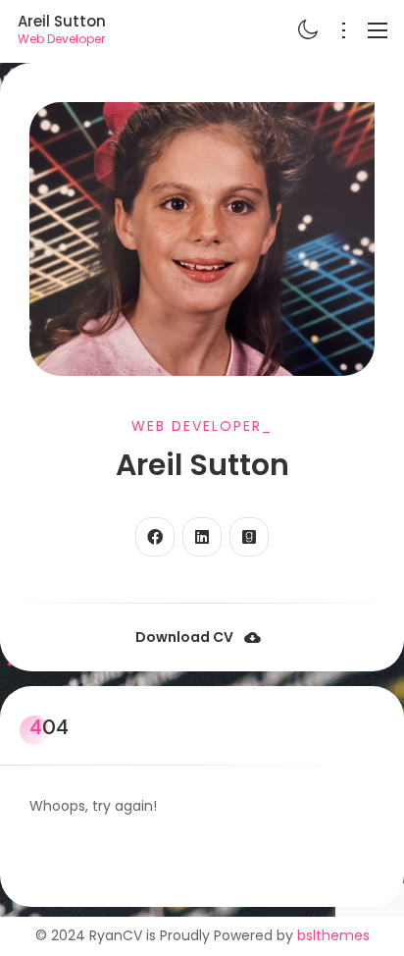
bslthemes (333, 935)
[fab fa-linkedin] (202, 537)
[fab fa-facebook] (155, 537)
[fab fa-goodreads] (249, 537)
